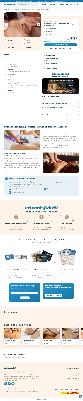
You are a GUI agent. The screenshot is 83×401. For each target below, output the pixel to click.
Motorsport (18, 374)
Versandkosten (74, 39)
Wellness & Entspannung (16, 9)
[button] (19, 34)
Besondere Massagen (26, 9)
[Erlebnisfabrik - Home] (10, 4)
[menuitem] (67, 4)
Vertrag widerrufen (41, 399)
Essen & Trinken (27, 374)
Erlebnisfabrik (7, 9)
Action (11, 374)
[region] (41, 1)
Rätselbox (13, 378)
